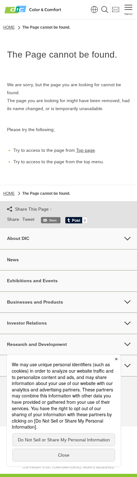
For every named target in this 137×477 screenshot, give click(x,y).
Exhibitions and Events (32, 280)
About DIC (18, 238)
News (13, 259)
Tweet (28, 219)
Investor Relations (27, 323)
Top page (85, 150)
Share (13, 219)
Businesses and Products (35, 302)
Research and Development (37, 344)
